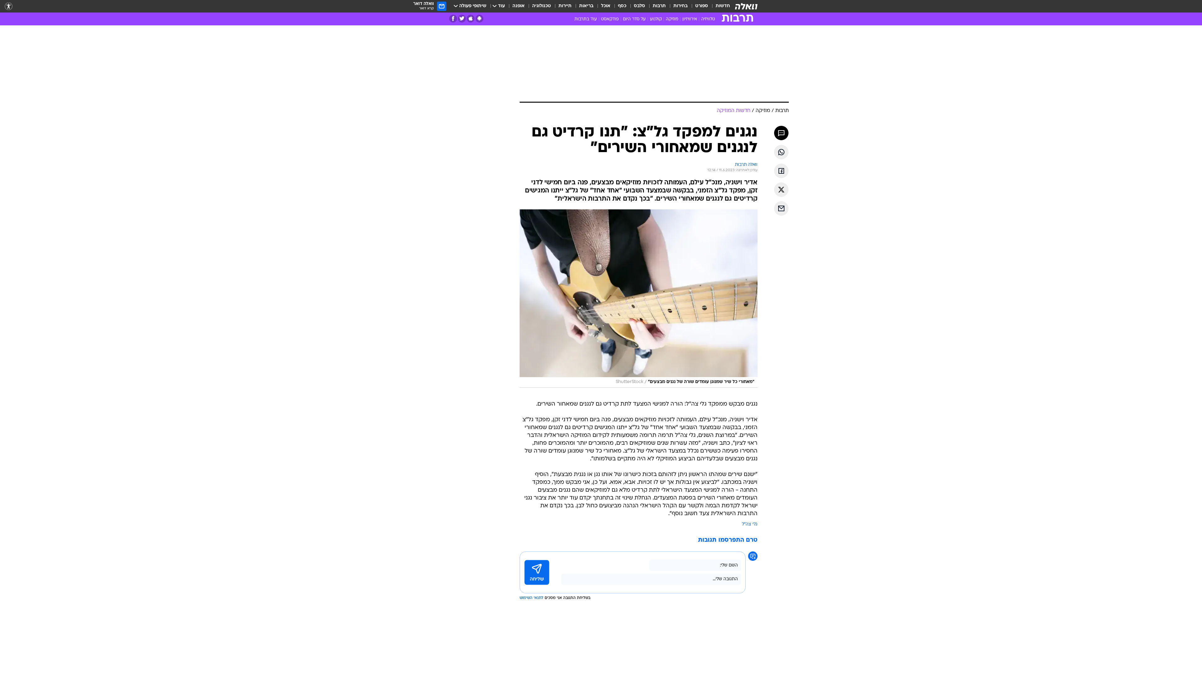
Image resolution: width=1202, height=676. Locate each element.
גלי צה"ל (750, 524)
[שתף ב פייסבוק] (781, 171)
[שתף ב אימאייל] (781, 208)
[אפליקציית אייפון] (471, 19)
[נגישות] (9, 6)
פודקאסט (610, 19)
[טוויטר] (462, 19)
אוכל (605, 6)
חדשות (723, 6)
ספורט (701, 6)
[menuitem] (719, 6)
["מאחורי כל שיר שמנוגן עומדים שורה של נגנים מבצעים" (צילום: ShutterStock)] (639, 298)
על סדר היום (634, 19)
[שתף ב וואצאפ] (781, 152)
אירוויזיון (689, 19)
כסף (622, 6)
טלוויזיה (708, 19)
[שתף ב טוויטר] (781, 189)
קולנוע (656, 19)
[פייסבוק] (453, 19)
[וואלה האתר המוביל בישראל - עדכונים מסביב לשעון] (746, 6)
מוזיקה (672, 19)
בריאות (586, 6)
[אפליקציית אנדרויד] (479, 19)
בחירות (680, 6)
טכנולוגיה (541, 6)
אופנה (518, 6)
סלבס (639, 6)
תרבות (659, 6)
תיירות (565, 6)
